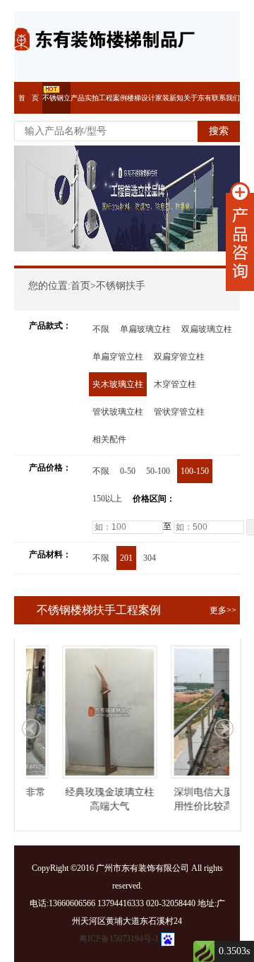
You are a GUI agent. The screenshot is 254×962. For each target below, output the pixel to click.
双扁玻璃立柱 (206, 329)
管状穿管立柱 (179, 412)
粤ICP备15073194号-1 (119, 939)
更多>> (223, 610)
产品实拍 (85, 98)
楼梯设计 (141, 98)
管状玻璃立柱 (117, 412)
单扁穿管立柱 (117, 357)
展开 (240, 236)
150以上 (107, 499)
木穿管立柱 (175, 384)
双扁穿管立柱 (179, 357)
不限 (100, 329)
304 (149, 558)
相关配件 (109, 439)
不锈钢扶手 (120, 285)
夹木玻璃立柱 (117, 384)
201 (126, 558)
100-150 (195, 471)
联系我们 (226, 98)
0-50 (127, 471)
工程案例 (113, 98)
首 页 (28, 98)
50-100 (158, 471)
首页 (80, 285)
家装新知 (169, 98)
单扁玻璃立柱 (145, 329)
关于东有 (197, 98)
